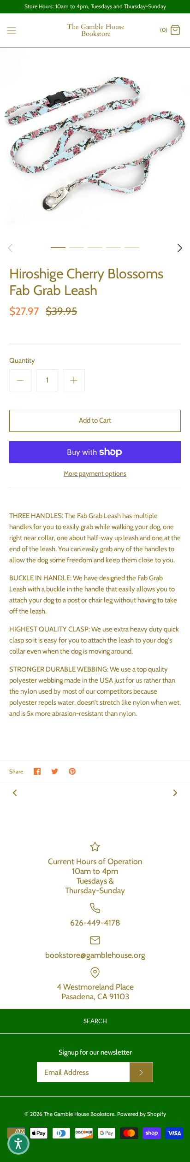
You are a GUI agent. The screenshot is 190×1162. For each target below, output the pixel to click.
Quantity (22, 360)
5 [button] (132, 247)
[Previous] (10, 248)
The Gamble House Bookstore (79, 1113)
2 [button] (76, 247)
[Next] (180, 248)
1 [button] (58, 247)
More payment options (95, 474)
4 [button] (113, 247)
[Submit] (141, 1072)
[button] (18, 1144)
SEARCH (95, 1021)
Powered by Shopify (141, 1113)
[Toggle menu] (11, 29)
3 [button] (95, 247)
